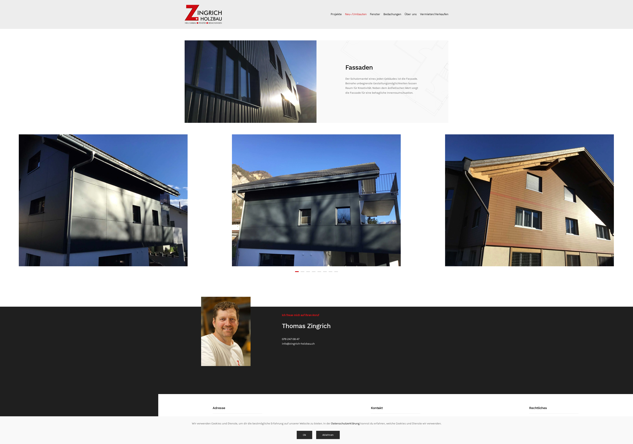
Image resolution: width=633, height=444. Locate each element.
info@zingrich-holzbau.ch (298, 343)
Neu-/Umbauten (356, 14)
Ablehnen (328, 434)
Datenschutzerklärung (345, 423)
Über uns (411, 14)
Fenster (375, 14)
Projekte (336, 14)
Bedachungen (392, 14)
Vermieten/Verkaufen (434, 14)
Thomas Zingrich (306, 326)
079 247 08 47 (290, 339)
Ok (304, 434)
